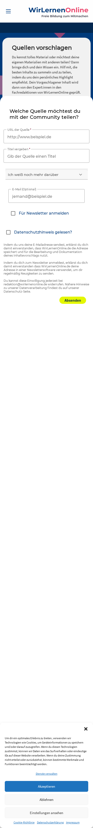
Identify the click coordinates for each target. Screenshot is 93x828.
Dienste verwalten (46, 773)
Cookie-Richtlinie (24, 822)
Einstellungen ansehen (46, 812)
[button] (85, 728)
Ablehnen (46, 799)
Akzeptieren (46, 786)
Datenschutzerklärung (50, 822)
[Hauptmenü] (8, 11)
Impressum (73, 822)
